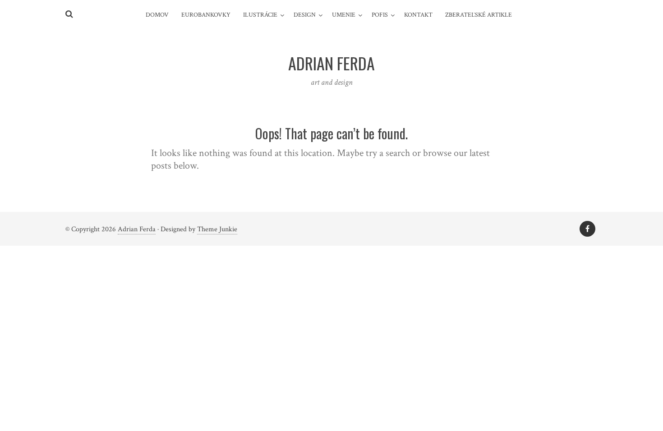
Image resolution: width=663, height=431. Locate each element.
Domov (157, 15)
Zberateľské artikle (478, 15)
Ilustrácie (260, 15)
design (305, 15)
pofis (380, 15)
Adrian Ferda (137, 229)
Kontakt (418, 15)
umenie (343, 15)
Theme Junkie (217, 229)
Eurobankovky (205, 15)
